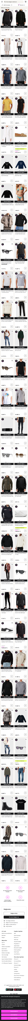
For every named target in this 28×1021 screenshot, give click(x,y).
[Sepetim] (25, 1)
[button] (7, 54)
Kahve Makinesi (17, 977)
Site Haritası (4, 957)
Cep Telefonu (17, 954)
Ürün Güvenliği (5, 954)
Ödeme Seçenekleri (6, 946)
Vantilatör (16, 971)
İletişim (3, 937)
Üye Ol (3, 942)
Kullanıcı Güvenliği (5, 952)
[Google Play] (9, 989)
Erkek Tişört (16, 952)
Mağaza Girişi (14, 913)
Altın (15, 933)
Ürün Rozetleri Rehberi (6, 961)
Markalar (4, 935)
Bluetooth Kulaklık (18, 947)
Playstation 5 (17, 943)
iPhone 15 (16, 959)
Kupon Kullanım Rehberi (7, 959)
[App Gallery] (18, 989)
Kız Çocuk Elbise (17, 961)
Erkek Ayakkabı (17, 950)
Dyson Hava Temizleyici (19, 975)
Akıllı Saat (16, 939)
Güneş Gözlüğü (17, 965)
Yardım (3, 944)
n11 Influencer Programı (7, 963)
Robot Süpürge (17, 935)
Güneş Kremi (17, 973)
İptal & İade (4, 948)
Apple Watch (16, 945)
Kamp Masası (17, 979)
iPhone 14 (16, 937)
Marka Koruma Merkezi (7, 933)
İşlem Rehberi (5, 950)
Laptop (15, 969)
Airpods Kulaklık (17, 941)
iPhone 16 (16, 967)
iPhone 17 (16, 963)
